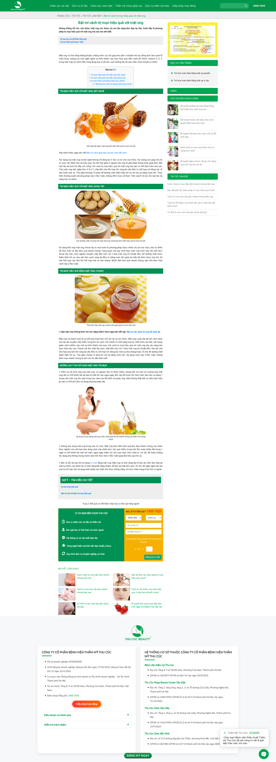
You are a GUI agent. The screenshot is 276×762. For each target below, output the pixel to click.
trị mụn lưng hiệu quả (69, 487)
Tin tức (76, 16)
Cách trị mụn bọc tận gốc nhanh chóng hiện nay (190, 196)
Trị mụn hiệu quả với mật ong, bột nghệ (107, 75)
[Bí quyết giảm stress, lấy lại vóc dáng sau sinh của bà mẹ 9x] (180, 161)
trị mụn (93, 463)
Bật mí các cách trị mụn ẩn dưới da (143, 332)
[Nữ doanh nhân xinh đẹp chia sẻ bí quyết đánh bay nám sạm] (180, 119)
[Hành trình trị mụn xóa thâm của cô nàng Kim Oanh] (180, 147)
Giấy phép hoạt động (86, 704)
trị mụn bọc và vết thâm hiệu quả (73, 39)
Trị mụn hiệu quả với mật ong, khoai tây (107, 78)
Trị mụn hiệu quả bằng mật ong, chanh (107, 81)
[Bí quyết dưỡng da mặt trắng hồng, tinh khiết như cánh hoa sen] (180, 106)
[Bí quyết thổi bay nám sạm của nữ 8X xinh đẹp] (180, 133)
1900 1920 (259, 5)
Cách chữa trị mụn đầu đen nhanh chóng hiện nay (191, 184)
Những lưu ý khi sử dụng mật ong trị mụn (112, 84)
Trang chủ (63, 16)
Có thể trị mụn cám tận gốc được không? (187, 212)
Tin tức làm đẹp (92, 16)
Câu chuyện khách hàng (184, 98)
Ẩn (114, 70)
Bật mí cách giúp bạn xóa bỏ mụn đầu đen (107, 152)
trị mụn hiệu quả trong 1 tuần (71, 42)
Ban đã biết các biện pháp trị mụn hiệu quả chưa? (191, 190)
